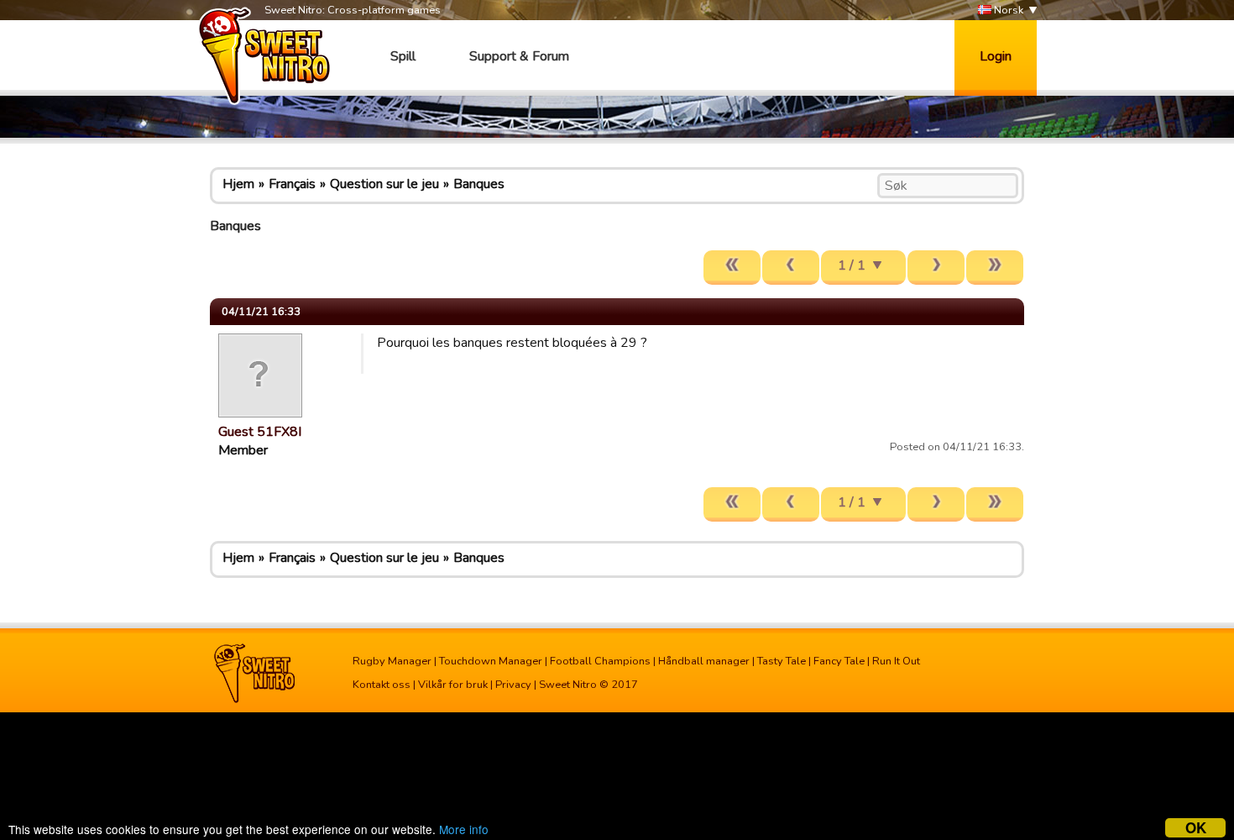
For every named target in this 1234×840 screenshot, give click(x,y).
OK (1195, 827)
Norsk (1007, 10)
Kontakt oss (381, 684)
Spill (403, 56)
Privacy (513, 684)
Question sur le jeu (384, 184)
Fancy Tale (839, 661)
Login (996, 56)
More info (464, 829)
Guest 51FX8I (259, 432)
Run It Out (896, 661)
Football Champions (600, 661)
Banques (479, 184)
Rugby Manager (392, 661)
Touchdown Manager (490, 661)
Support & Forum (519, 56)
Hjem (238, 184)
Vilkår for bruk (453, 684)
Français (292, 184)
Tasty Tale (781, 661)
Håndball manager (704, 661)
